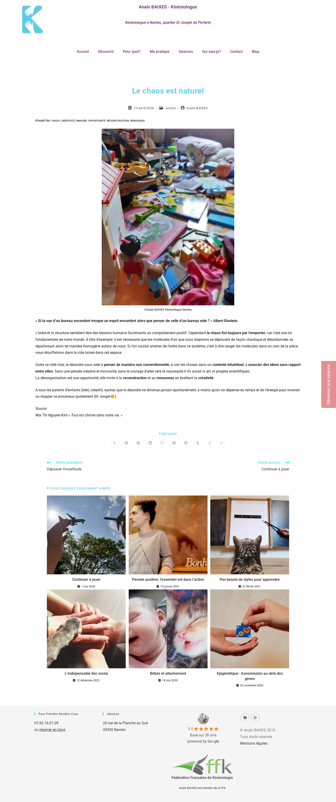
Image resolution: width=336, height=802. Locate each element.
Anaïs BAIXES (197, 108)
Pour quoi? (132, 51)
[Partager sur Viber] (162, 443)
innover (81, 120)
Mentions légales (253, 743)
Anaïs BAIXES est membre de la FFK (202, 788)
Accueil (83, 51)
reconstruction (118, 120)
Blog (255, 51)
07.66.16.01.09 (46, 723)
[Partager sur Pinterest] (138, 443)
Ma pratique (160, 51)
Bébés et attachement (168, 673)
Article (171, 108)
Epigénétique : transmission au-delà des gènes (250, 676)
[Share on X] (114, 443)
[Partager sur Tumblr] (197, 443)
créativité (68, 120)
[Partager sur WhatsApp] (221, 443)
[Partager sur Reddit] (185, 443)
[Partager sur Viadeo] (209, 443)
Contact (236, 51)
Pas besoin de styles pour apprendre (250, 579)
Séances (186, 51)
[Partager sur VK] (174, 443)
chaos (55, 120)
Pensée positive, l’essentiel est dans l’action (168, 579)
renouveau (137, 120)
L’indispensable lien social (86, 673)
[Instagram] (255, 717)
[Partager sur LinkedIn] (150, 443)
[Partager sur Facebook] (126, 443)
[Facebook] (245, 717)
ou (49, 729)
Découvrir (106, 51)
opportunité (96, 120)
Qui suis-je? (211, 51)
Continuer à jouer (86, 579)
